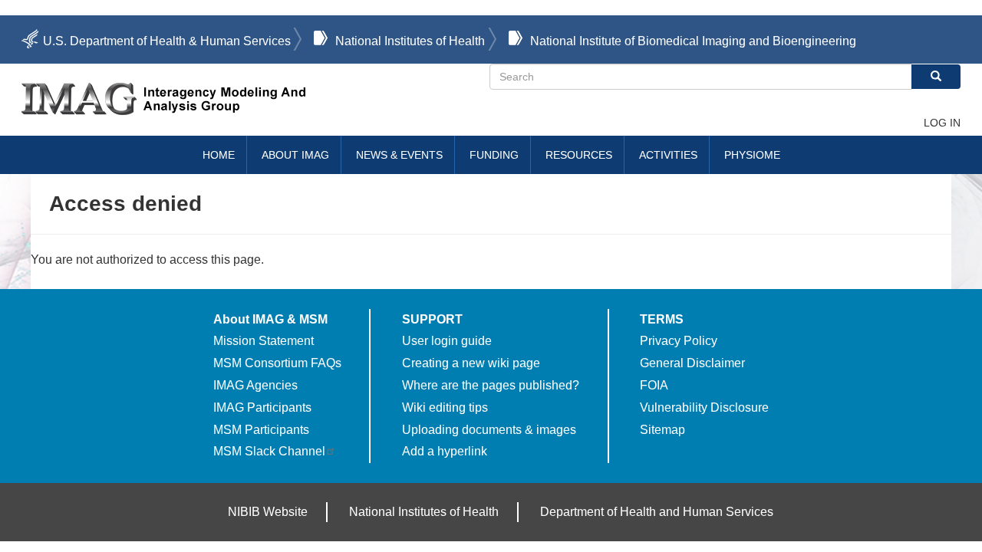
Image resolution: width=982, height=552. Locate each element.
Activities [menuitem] (668, 155)
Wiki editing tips (445, 407)
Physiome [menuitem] (752, 155)
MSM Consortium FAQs (277, 363)
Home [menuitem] (219, 155)
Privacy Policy (678, 340)
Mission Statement (263, 340)
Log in (942, 123)
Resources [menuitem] (578, 155)
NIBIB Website (268, 511)
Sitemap (662, 429)
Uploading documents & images (489, 429)
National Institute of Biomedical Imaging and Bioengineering (693, 41)
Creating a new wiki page (471, 363)
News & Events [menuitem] (399, 155)
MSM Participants (261, 429)
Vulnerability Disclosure (704, 407)
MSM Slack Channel (269, 451)
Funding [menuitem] (494, 155)
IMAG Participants (262, 407)
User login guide (447, 340)
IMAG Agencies (255, 385)
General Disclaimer (692, 363)
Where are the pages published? (490, 385)
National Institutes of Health (410, 41)
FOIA (654, 385)
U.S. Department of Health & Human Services (167, 41)
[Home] (255, 99)
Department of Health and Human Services (656, 511)
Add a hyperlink (444, 451)
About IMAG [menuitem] (295, 155)
